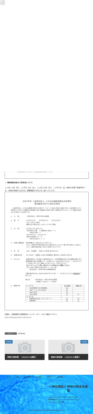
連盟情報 (60, 377)
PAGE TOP (88, 399)
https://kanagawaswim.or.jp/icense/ (18, 317)
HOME (9, 377)
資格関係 (39, 377)
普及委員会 (21, 333)
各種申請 (49, 377)
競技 (17, 377)
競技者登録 (27, 377)
